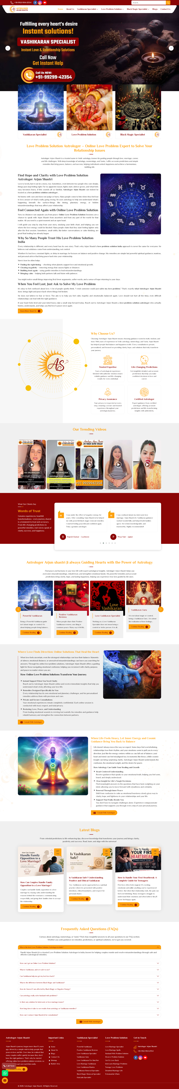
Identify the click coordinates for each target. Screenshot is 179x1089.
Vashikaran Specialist (86, 9)
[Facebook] (35, 2)
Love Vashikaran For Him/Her (88, 1060)
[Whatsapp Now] (5, 1073)
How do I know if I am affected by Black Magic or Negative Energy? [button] (45, 989)
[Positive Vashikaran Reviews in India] (71, 598)
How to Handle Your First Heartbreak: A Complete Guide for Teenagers (137, 879)
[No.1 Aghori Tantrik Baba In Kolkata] (32, 465)
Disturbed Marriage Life (114, 1071)
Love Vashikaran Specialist (107, 616)
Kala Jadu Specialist (84, 1077)
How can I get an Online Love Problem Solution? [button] (38, 963)
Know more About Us (28, 311)
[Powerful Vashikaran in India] (35, 598)
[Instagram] (40, 2)
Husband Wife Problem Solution (116, 1053)
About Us (70, 9)
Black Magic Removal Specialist (88, 1074)
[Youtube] (145, 1057)
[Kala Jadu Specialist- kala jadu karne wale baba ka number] (118, 465)
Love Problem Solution (111, 9)
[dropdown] (97, 9)
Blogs (155, 9)
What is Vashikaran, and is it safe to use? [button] (35, 970)
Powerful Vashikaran (32, 616)
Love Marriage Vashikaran (86, 1064)
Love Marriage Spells (113, 1050)
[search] (168, 2)
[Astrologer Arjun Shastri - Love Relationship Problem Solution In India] (61, 465)
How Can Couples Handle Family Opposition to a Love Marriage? (36, 884)
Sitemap (53, 1060)
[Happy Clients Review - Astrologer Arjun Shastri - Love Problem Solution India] (89, 465)
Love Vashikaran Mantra (86, 1067)
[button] (100, 543)
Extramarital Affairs (112, 1074)
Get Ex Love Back (112, 1060)
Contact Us (165, 9)
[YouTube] (45, 2)
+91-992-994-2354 (22, 2)
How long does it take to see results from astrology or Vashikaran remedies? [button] (48, 1008)
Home (60, 9)
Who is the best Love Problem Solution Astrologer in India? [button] (41, 947)
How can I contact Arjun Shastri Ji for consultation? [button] (39, 1015)
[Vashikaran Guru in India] (143, 595)
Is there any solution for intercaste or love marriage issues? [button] (42, 1002)
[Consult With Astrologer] (5, 1080)
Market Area (55, 1064)
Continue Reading (29, 632)
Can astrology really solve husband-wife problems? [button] (38, 996)
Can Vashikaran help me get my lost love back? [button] (37, 976)
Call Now (10, 1066)
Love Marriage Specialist (114, 1047)
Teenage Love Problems (114, 1067)
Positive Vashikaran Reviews (68, 615)
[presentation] (18, 609)
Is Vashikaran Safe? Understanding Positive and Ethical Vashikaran (86, 879)
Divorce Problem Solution (114, 1057)
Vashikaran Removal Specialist (88, 1071)
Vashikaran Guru (139, 610)
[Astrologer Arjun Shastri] (18, 9)
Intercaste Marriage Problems (116, 1064)
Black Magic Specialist (137, 9)
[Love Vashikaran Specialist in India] (107, 598)
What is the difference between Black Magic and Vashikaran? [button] (42, 983)
